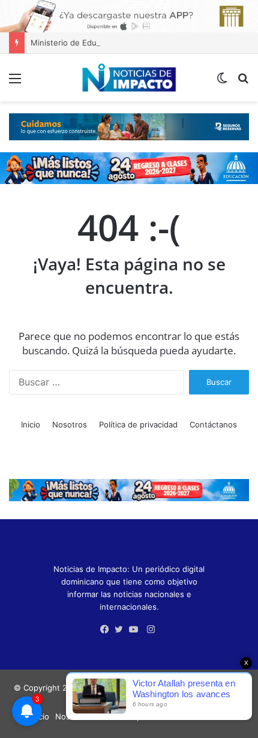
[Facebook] (107, 629)
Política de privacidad (138, 424)
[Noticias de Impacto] (129, 77)
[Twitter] (122, 629)
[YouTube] (136, 629)
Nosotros (69, 424)
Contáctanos (213, 424)
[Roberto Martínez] (129, 15)
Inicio (30, 424)
